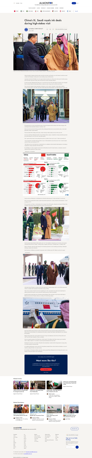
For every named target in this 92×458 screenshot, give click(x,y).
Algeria (25, 448)
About (56, 435)
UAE (14, 440)
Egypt (14, 444)
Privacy (47, 372)
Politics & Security (37, 435)
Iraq (24, 434)
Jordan (25, 435)
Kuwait (25, 440)
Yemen (25, 441)
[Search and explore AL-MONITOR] (14, 3)
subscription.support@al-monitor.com (31, 451)
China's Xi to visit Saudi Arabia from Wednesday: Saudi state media (69, 383)
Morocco (25, 446)
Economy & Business (37, 437)
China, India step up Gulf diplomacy (52, 416)
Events (21, 3)
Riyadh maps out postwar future (37, 415)
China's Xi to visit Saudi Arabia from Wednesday (36, 391)
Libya (24, 442)
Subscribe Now (74, 428)
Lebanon (14, 446)
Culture (35, 440)
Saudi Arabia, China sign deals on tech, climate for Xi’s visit (54, 391)
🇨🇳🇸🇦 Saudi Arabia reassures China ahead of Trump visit (69, 416)
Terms (44, 372)
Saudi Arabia (15, 437)
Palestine (14, 442)
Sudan (25, 444)
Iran (14, 438)
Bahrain (25, 438)
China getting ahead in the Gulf (20, 415)
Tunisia (25, 445)
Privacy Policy (47, 437)
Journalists (56, 437)
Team (56, 438)
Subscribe (74, 3)
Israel (14, 441)
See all (76, 11)
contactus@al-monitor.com (28, 453)
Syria (14, 448)
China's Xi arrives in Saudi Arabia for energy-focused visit (20, 391)
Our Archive (36, 441)
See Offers (46, 369)
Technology (36, 438)
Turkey (14, 435)
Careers (56, 440)
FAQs (46, 438)
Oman (25, 437)
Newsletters (17, 3)
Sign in (78, 3)
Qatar (14, 445)
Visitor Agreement (47, 435)
